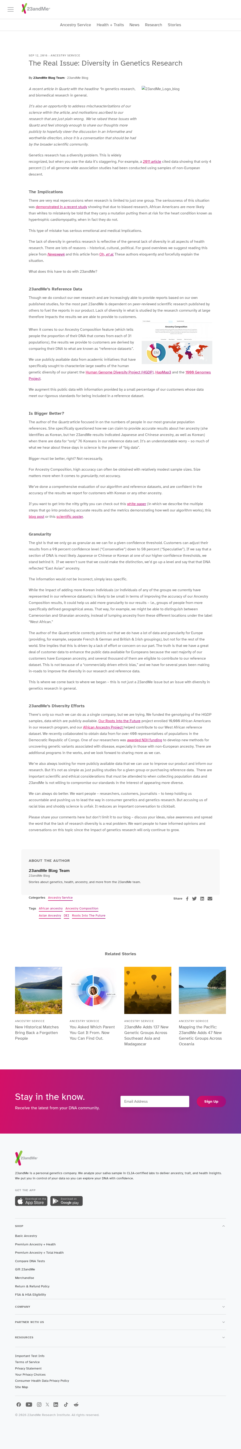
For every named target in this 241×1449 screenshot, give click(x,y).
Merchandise (24, 1278)
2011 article (152, 161)
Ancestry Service (75, 24)
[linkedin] (202, 898)
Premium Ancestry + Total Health (39, 1253)
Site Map (21, 1387)
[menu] (13, 9)
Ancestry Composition (81, 908)
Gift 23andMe (25, 1269)
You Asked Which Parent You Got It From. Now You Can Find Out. (92, 1032)
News (134, 24)
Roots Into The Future (88, 915)
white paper (136, 504)
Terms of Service (27, 1362)
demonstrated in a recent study (61, 207)
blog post (36, 516)
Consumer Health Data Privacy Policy (42, 1381)
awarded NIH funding (144, 740)
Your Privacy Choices (30, 1375)
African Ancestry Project (103, 727)
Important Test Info (29, 1356)
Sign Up (211, 1101)
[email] (210, 898)
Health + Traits (110, 24)
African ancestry (51, 908)
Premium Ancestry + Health (35, 1244)
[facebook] (187, 899)
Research (153, 24)
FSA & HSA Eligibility (30, 1295)
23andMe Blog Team (48, 78)
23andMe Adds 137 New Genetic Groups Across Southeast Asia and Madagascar (146, 1035)
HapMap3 (163, 372)
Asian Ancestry (50, 915)
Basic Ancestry (26, 1236)
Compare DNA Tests (30, 1261)
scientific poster (69, 516)
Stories (174, 24)
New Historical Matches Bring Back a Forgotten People (37, 1032)
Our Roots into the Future (119, 721)
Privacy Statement (28, 1368)
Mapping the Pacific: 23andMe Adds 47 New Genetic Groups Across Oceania (200, 1035)
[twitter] (194, 898)
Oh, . (106, 254)
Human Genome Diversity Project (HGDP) (120, 372)
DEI (66, 915)
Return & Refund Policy (32, 1286)
